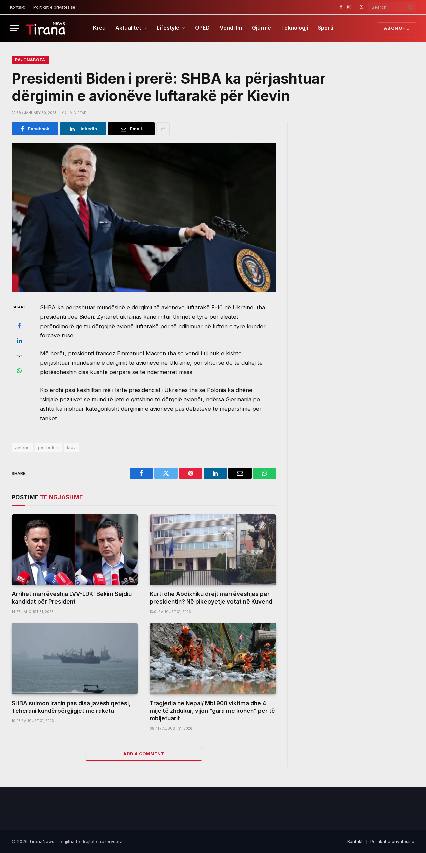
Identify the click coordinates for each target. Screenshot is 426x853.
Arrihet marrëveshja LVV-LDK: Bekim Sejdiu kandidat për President (72, 598)
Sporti (325, 27)
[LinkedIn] (19, 340)
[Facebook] (19, 325)
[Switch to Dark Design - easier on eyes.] (361, 7)
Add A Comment (143, 753)
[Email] (19, 355)
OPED (202, 27)
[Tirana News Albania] (46, 28)
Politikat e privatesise (54, 7)
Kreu (99, 27)
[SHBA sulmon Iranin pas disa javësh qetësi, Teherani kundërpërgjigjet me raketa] (75, 658)
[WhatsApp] (19, 370)
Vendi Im (231, 27)
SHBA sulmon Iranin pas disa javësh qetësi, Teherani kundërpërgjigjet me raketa (71, 707)
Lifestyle (168, 27)
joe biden (48, 447)
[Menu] (14, 28)
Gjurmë (261, 27)
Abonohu (397, 28)
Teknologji (294, 27)
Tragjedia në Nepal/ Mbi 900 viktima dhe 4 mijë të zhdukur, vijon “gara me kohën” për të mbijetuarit (212, 711)
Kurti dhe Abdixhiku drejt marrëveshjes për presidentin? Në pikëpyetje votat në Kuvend (211, 598)
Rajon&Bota (30, 59)
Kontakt (17, 7)
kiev (71, 447)
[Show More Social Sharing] (163, 128)
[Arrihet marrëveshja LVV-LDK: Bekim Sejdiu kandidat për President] (75, 549)
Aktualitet (128, 27)
